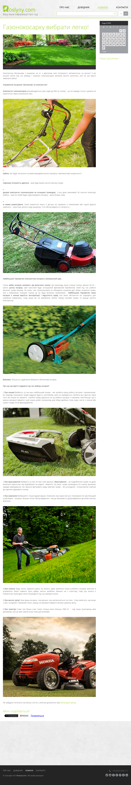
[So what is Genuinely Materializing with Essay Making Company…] (106, 85)
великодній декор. (68, 702)
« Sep (104, 51)
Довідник (84, 7)
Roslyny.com (21, 775)
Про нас (64, 7)
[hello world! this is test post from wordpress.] (106, 70)
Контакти (122, 7)
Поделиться (37, 715)
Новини (103, 7)
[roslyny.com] (30, 9)
